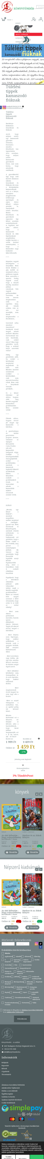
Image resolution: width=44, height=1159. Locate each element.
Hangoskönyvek (25, 968)
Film (15, 965)
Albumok (28, 956)
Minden (7, 953)
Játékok (16, 977)
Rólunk (4, 1068)
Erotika (37, 960)
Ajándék (18, 27)
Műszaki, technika (30, 983)
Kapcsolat (19, 49)
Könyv (18, 23)
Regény (7, 992)
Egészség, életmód (17, 961)
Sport (25, 992)
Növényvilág (9, 987)
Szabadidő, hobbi (35, 993)
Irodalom (8, 977)
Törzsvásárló (20, 53)
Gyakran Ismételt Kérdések (12, 1100)
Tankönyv (8, 997)
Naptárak (39, 982)
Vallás (34, 1003)
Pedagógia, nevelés (33, 988)
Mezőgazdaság (19, 982)
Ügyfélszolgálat (7, 1094)
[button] (7, 18)
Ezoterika (8, 965)
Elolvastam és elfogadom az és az (23, 1011)
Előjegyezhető (21, 38)
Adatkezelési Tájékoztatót (15, 1012)
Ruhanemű (16, 992)
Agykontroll (9, 956)
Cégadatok (5, 1071)
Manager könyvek (8, 983)
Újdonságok (20, 31)
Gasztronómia (27, 965)
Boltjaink (5, 1063)
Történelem (25, 1003)
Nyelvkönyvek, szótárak (22, 988)
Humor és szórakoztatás (9, 972)
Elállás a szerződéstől (9, 1091)
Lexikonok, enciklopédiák (36, 978)
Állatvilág (37, 956)
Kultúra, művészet (25, 978)
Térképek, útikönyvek (36, 998)
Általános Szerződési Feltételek (13, 1085)
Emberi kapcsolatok (27, 961)
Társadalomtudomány (22, 997)
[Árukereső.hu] (10, 1134)
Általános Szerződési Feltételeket (32, 1010)
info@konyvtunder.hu (12, 1052)
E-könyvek (8, 961)
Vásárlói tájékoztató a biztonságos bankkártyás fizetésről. (22, 1127)
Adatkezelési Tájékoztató (11, 1088)
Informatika (30, 971)
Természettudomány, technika (11, 1004)
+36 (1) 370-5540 (10, 1049)
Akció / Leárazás (21, 34)
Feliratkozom (22, 1019)
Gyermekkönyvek (11, 968)
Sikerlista (19, 42)
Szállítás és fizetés (23, 45)
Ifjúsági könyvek (20, 972)
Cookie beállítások (8, 1103)
